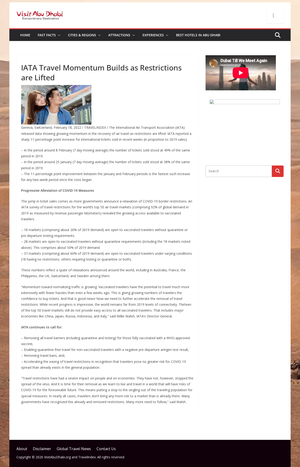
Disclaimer (42, 448)
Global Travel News (74, 448)
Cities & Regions (82, 35)
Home (25, 35)
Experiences (153, 35)
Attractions (119, 35)
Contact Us (106, 448)
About (21, 448)
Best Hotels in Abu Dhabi (198, 35)
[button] (58, 35)
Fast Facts (47, 35)
